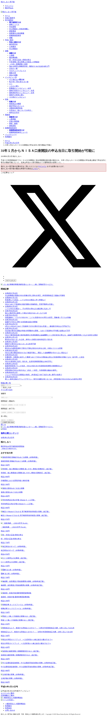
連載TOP (12, 53)
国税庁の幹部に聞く (16, 95)
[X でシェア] (55, 276)
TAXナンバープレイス (17, 71)
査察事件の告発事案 (16, 33)
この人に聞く (14, 86)
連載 (11, 38)
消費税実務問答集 (16, 108)
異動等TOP (13, 117)
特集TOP (12, 101)
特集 (6, 99)
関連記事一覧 (6, 383)
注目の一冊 (13, 68)
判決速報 (12, 27)
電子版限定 (9, 20)
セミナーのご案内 (7, 693)
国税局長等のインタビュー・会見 (21, 93)
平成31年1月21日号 (12, 143)
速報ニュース (14, 24)
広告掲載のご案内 (7, 695)
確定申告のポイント (16, 106)
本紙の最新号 (10, 18)
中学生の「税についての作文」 (21, 110)
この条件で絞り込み (8, 422)
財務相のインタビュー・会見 (20, 88)
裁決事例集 (13, 57)
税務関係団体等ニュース (18, 132)
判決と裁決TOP (15, 42)
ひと (11, 84)
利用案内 (8, 137)
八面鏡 (11, 55)
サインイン (9, 6)
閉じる (3, 424)
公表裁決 (12, 46)
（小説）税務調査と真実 (18, 64)
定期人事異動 (14, 121)
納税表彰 (12, 126)
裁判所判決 (13, 44)
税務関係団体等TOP (16, 130)
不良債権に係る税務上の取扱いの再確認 (24, 62)
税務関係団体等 (15, 35)
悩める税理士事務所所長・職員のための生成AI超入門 (29, 66)
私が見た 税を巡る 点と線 (18, 82)
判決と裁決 (9, 40)
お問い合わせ (10, 710)
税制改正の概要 (15, 104)
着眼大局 (12, 73)
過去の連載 (13, 75)
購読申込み (9, 8)
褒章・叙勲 (13, 123)
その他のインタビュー (17, 97)
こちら (35, 168)
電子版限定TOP (15, 22)
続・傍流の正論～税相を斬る (20, 60)
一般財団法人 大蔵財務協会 (15, 704)
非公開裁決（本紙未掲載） (19, 29)
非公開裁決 (13, 49)
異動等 (7, 115)
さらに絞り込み (7, 390)
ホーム (7, 16)
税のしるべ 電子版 (8, 2)
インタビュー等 (11, 77)
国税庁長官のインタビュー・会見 (21, 90)
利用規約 (8, 708)
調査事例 (12, 31)
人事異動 (12, 119)
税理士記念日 (14, 112)
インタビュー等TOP (16, 79)
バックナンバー (11, 134)
